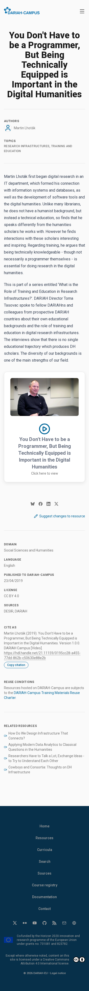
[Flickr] (25, 923)
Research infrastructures (26, 146)
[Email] (64, 923)
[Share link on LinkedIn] (48, 504)
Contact (44, 909)
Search (44, 862)
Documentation (44, 897)
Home (44, 826)
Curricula (44, 850)
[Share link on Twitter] (56, 504)
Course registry (44, 885)
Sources (44, 873)
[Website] (74, 923)
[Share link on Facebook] (41, 504)
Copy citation (16, 665)
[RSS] (54, 923)
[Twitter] (15, 923)
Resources (44, 838)
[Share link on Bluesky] (33, 504)
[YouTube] (35, 923)
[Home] (22, 10)
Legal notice (58, 973)
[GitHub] (44, 923)
